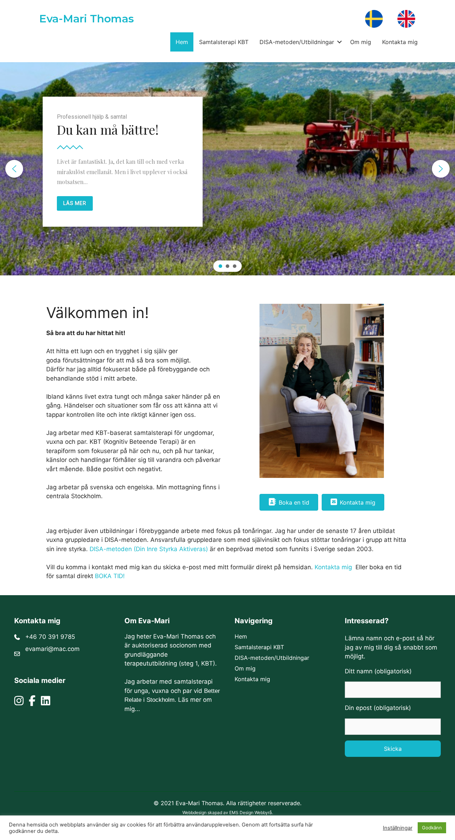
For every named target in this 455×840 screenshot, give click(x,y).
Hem (182, 41)
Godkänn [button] (432, 827)
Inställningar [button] (397, 828)
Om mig (360, 41)
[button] (339, 42)
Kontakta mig (400, 41)
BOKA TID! (110, 576)
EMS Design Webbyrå (250, 812)
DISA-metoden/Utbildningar (296, 41)
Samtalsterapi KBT (223, 41)
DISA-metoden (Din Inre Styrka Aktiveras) (149, 549)
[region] (227, 168)
